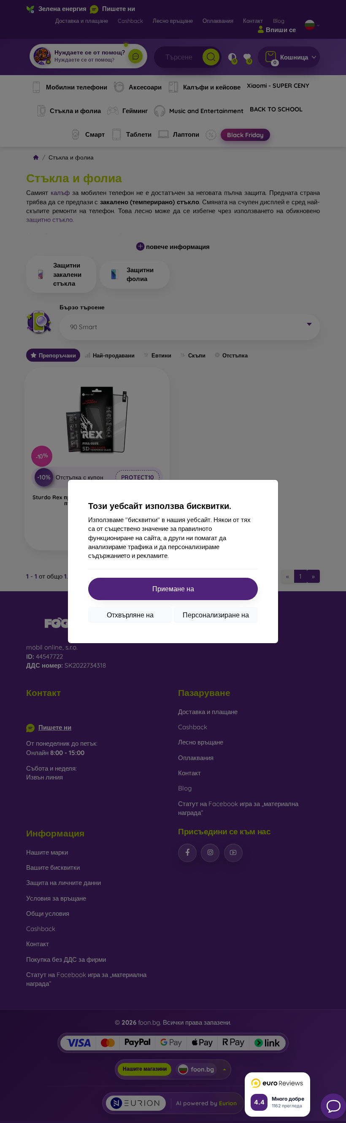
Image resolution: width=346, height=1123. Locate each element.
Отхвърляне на (130, 615)
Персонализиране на (216, 615)
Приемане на (173, 589)
